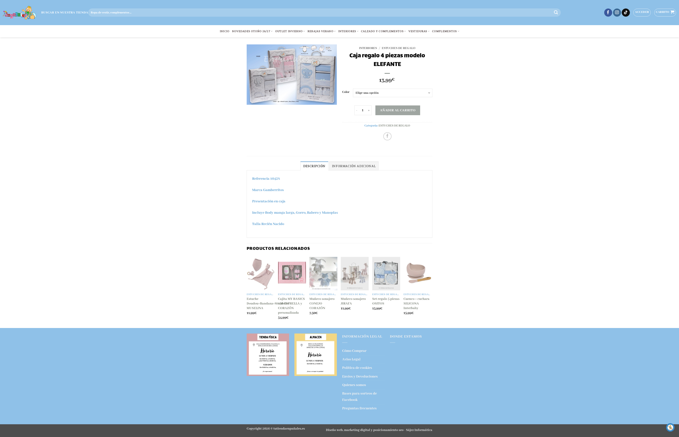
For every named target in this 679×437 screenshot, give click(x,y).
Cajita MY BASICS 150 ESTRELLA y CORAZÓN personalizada (291, 306)
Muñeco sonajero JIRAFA (353, 301)
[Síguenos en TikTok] (626, 12)
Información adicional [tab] (354, 166)
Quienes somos (354, 385)
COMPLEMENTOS (444, 31)
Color (345, 92)
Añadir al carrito (397, 110)
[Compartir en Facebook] (387, 136)
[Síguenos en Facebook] (608, 12)
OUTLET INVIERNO (289, 31)
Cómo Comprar (354, 351)
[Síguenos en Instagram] (617, 12)
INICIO (225, 31)
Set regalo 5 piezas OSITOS (385, 301)
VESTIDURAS (417, 31)
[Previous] (246, 292)
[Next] (431, 292)
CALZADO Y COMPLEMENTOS (382, 31)
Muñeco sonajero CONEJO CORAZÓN (322, 303)
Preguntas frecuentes (359, 408)
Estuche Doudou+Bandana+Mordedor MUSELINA (268, 303)
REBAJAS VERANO (320, 31)
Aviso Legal (351, 359)
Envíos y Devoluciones (360, 376)
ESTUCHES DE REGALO (398, 48)
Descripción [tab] (314, 166)
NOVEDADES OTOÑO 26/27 (251, 31)
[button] (642, 12)
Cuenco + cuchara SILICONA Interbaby (417, 303)
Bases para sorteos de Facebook (359, 396)
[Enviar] (556, 12)
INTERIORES (347, 31)
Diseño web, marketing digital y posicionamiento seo (365, 430)
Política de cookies (357, 368)
